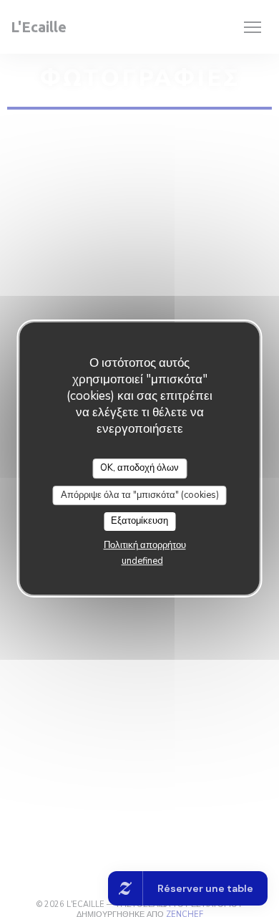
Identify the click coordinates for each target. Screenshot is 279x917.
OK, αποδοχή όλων (139, 467)
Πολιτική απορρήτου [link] (145, 545)
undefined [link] (142, 560)
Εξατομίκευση (139, 520)
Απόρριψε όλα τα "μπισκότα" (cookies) (140, 495)
